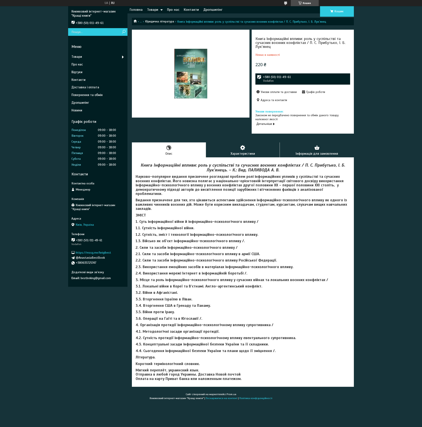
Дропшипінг (212, 9)
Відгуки (76, 72)
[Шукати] (123, 32)
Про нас (173, 9)
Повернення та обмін (87, 95)
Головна (136, 9)
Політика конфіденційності (255, 398)
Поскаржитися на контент (221, 398)
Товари (152, 9)
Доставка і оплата (85, 87)
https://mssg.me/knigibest (93, 252)
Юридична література (159, 21)
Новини (76, 110)
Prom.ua (231, 394)
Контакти (191, 9)
